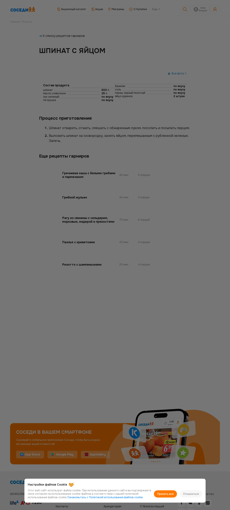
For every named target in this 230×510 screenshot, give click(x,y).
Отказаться (191, 494)
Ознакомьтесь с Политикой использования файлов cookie (105, 497)
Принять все (165, 494)
